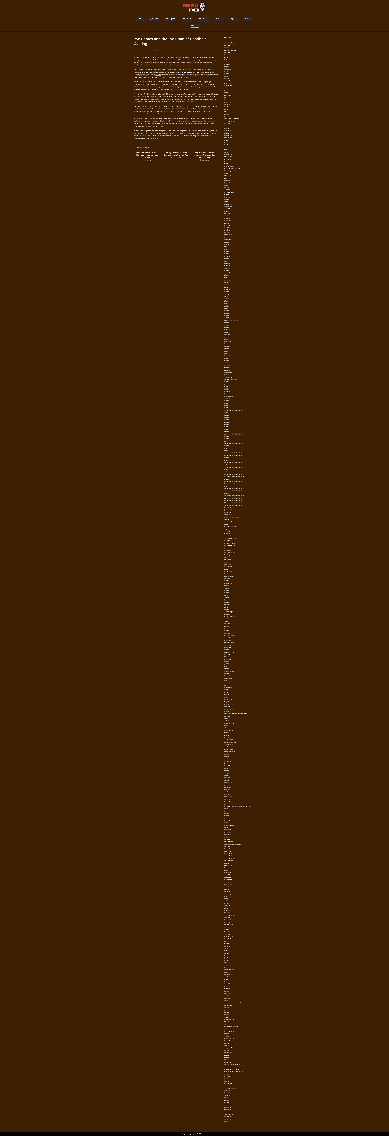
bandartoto (227, 778)
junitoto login (228, 548)
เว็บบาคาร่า (227, 240)
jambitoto (227, 953)
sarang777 (227, 891)
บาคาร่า (226, 586)
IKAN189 (226, 249)
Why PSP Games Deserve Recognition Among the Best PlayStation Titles (204, 155)
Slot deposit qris (229, 970)
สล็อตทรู (226, 301)
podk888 (227, 244)
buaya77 (226, 524)
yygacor (226, 804)
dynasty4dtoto (228, 851)
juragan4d (227, 332)
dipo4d (226, 725)
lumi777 (226, 972)
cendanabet (227, 1105)
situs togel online (229, 635)
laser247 (226, 718)
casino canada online (230, 742)
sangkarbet (227, 95)
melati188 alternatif (230, 543)
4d (225, 88)
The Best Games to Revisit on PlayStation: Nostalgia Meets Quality (147, 155)
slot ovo (226, 1102)
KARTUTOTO (228, 797)
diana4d (226, 126)
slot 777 (226, 981)
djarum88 (227, 683)
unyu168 (227, 922)
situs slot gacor (228, 645)
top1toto (227, 685)
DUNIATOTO (228, 799)
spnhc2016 (227, 536)
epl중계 (226, 780)
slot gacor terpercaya (230, 1088)
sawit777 (227, 1045)
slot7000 (226, 737)
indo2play (227, 823)
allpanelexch (228, 728)
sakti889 (226, 721)
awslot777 (227, 875)
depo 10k (227, 789)
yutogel (226, 666)
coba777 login (228, 709)
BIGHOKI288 (228, 659)
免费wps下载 (228, 377)
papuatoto (227, 560)
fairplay (226, 733)
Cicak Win (227, 334)
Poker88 (226, 1015)
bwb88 (226, 406)
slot (225, 116)
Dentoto (226, 898)
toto (225, 97)
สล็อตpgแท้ (227, 131)
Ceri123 (226, 299)
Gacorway (227, 346)
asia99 (226, 977)
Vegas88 (226, 1050)
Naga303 (227, 680)
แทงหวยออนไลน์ (229, 576)
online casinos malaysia (231, 1026)
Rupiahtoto (227, 868)
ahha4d (226, 735)
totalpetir (227, 816)
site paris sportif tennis (231, 538)
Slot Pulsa (227, 948)
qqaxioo (226, 747)
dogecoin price (228, 529)
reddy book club (229, 723)
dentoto (226, 896)
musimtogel (227, 832)
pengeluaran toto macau (231, 1069)
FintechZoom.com (229, 344)
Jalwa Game (227, 657)
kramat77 (227, 375)
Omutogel (227, 839)
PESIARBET (227, 640)
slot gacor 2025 (228, 1048)
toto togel (227, 989)
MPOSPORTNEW (229, 825)
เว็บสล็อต (226, 78)
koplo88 (226, 1098)
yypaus (226, 818)
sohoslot (227, 557)
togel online (227, 55)
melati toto (227, 550)
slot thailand (228, 571)
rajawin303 (227, 882)
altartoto (227, 45)
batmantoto (228, 920)
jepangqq (227, 673)
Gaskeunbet (228, 1053)
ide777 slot (227, 564)
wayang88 (227, 1090)
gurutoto (227, 337)
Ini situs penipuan (229, 396)
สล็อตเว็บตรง (228, 86)
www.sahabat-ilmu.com (231, 320)
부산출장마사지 (229, 749)
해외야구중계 (228, 507)
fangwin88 (227, 67)
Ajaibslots (227, 1036)
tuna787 (226, 216)
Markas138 (227, 932)
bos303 (226, 704)
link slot (226, 145)
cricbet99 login (228, 372)
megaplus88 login (229, 671)
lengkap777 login (229, 652)
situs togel (227, 48)
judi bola (226, 282)
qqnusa (226, 889)
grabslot (226, 1029)
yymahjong (227, 761)
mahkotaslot (228, 512)
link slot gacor (228, 107)
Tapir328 (226, 164)
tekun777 (227, 766)
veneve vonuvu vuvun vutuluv (233, 1067)
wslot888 (227, 846)
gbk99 (226, 384)
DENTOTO (227, 913)
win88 (226, 1000)
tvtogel (226, 773)
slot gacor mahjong (230, 50)
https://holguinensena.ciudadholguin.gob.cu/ (238, 806)
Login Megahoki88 (229, 699)
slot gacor (227, 114)
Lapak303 (227, 1012)
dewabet (227, 519)
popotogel (227, 83)
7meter (226, 697)
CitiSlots (226, 1017)
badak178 (227, 64)
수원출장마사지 (229, 744)
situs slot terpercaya (230, 526)
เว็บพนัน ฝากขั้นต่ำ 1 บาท (231, 119)
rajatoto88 (227, 638)
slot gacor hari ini (229, 121)
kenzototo (227, 676)
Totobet (226, 588)
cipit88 (226, 62)
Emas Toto (227, 647)
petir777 (226, 664)
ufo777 (226, 759)
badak (226, 427)
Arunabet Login (229, 1038)
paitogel (226, 863)
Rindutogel (227, 834)
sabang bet (227, 998)
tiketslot (226, 1074)
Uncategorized (168, 51)
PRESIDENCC (228, 235)
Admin (138, 51)
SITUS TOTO (227, 562)
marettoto (227, 534)
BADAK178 (227, 176)
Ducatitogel (227, 555)
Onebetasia (227, 695)
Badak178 (227, 306)
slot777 (226, 90)
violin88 (226, 1081)
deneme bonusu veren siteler (233, 1003)
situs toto (227, 716)
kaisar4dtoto (228, 849)
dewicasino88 (228, 522)
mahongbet (227, 81)
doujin (226, 140)
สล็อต (226, 185)
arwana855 (227, 159)
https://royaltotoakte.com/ (232, 168)
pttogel (226, 943)
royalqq (226, 775)
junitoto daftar (228, 510)
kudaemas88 (228, 678)
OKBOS (226, 962)
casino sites (227, 787)
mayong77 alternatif (230, 616)
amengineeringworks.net (231, 517)
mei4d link (227, 541)
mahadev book (228, 730)
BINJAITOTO (227, 903)
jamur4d (226, 827)
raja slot (226, 1079)
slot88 (226, 71)
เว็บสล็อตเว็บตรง (229, 166)
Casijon (226, 128)
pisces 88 (227, 1076)
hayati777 (227, 1093)
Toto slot (227, 597)
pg (225, 763)
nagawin (226, 960)
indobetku (227, 837)
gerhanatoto (228, 514)
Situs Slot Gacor (229, 1114)
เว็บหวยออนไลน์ (229, 43)
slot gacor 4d (228, 123)
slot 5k (226, 142)
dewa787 (227, 209)
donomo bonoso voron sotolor (233, 1071)
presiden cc (227, 771)
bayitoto (226, 57)
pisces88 (226, 1010)
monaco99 (227, 872)
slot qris (226, 692)
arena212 (227, 273)
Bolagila (226, 1055)
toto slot (226, 109)
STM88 (226, 386)
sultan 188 (227, 104)
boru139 (226, 711)
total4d (226, 756)
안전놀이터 (227, 661)
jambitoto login (229, 925)
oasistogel (227, 901)
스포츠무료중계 (229, 612)
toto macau (227, 266)
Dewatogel (227, 1062)
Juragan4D (227, 394)
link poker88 (228, 567)
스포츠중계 (227, 1121)
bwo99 (226, 600)
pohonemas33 (228, 936)
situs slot (227, 294)
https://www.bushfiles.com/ (232, 844)
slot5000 (226, 1100)
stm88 (226, 569)
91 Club (158, 75)
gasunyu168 (228, 865)
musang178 (227, 218)
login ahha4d (228, 884)
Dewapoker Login (229, 1019)
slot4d (226, 76)
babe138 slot (228, 939)
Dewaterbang (228, 1041)
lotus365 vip (228, 782)
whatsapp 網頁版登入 (230, 379)
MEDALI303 (227, 965)
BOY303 (226, 1022)
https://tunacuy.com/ (230, 192)
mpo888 (226, 792)
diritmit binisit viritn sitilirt (232, 1064)
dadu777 (227, 190)
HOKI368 (227, 706)
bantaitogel (227, 59)
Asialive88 (227, 1057)
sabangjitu (227, 993)
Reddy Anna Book (229, 752)
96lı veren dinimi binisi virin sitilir (234, 410)
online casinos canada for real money (235, 714)
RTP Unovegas (228, 1043)
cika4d (226, 979)
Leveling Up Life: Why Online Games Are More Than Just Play (176, 154)
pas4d (226, 607)
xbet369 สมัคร (228, 740)
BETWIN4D (227, 830)
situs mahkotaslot (229, 545)
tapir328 (226, 448)
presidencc (227, 785)
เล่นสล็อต (227, 228)
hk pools (226, 595)
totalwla (226, 813)
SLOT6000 (227, 268)
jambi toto (227, 946)
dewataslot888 (228, 842)
